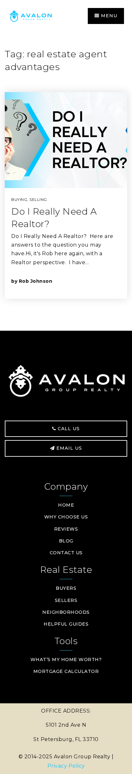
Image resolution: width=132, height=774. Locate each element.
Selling (38, 199)
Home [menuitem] (66, 505)
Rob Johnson (36, 281)
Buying (19, 199)
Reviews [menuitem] (66, 529)
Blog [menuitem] (66, 541)
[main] (66, 181)
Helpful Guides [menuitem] (66, 624)
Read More (91, 281)
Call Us (68, 428)
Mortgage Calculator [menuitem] (66, 671)
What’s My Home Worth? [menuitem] (66, 659)
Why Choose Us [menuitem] (66, 517)
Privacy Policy (66, 766)
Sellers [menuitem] (66, 600)
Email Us (68, 448)
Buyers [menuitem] (66, 588)
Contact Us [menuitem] (66, 553)
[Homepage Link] (37, 15)
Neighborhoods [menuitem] (66, 612)
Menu (108, 16)
